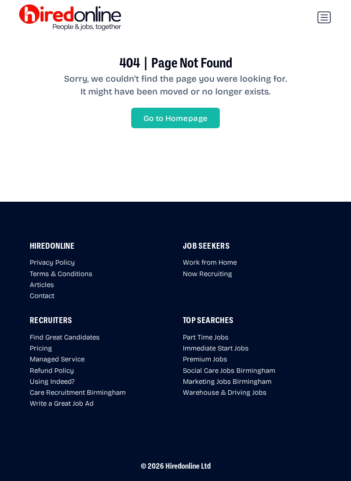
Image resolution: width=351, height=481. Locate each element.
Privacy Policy (52, 262)
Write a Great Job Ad (62, 403)
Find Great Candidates (65, 337)
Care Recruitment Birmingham (78, 392)
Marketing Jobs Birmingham (227, 381)
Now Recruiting (207, 273)
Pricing (41, 348)
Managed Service (57, 359)
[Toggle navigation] (324, 17)
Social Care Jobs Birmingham (229, 370)
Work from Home (210, 262)
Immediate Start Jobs (216, 348)
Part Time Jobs (206, 337)
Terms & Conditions (61, 273)
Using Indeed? (52, 381)
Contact (42, 295)
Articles (42, 284)
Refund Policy (52, 370)
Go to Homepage (176, 118)
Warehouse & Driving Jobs (224, 392)
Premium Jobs (205, 359)
